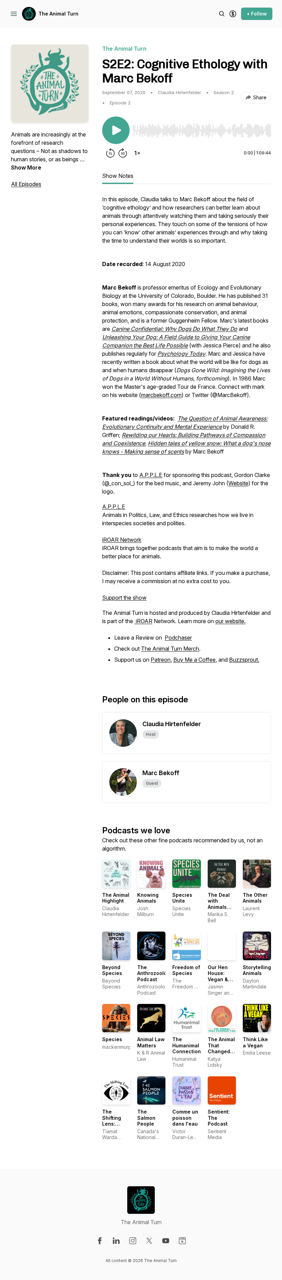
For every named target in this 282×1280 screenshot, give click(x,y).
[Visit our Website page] (182, 1240)
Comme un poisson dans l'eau (185, 1118)
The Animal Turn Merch (170, 648)
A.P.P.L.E (150, 474)
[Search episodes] (222, 14)
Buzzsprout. (244, 659)
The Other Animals (255, 898)
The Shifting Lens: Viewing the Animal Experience (116, 1127)
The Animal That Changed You (221, 1048)
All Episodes (26, 184)
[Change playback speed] (137, 153)
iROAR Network (121, 539)
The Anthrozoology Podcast (155, 973)
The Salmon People (146, 1118)
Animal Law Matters (151, 1042)
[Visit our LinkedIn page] (116, 1240)
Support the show (124, 597)
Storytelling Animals (257, 970)
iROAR (143, 621)
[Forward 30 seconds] (123, 153)
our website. (230, 621)
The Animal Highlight (115, 898)
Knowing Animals (148, 898)
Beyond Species (112, 970)
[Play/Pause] (116, 130)
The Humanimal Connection (186, 1045)
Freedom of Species (186, 970)
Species (112, 1039)
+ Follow (257, 14)
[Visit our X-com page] (149, 1240)
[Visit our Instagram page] (132, 1240)
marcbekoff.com (161, 395)
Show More (26, 167)
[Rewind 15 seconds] (110, 153)
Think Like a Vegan (255, 1042)
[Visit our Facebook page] (99, 1240)
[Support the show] (233, 14)
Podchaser (178, 637)
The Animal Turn (58, 14)
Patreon (161, 659)
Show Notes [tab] (117, 175)
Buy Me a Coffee (194, 659)
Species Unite (182, 898)
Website (238, 483)
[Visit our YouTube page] (165, 1240)
